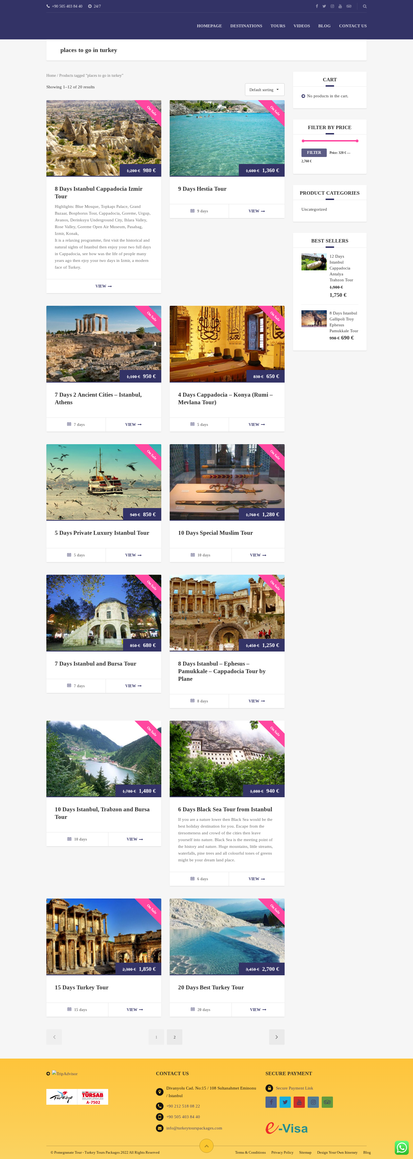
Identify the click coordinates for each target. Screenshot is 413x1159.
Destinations (246, 26)
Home (51, 75)
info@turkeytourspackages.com (194, 1128)
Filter (314, 153)
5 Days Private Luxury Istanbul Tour (102, 532)
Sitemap (305, 1152)
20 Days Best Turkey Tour (211, 987)
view (101, 286)
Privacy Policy (282, 1152)
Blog (324, 26)
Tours (278, 26)
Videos (302, 26)
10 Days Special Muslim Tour (215, 532)
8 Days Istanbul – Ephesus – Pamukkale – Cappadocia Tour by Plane (222, 671)
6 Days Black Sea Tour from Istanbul (225, 809)
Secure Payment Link (294, 1088)
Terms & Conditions (250, 1152)
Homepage (209, 26)
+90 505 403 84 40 (183, 1117)
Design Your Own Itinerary (337, 1152)
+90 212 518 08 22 (183, 1106)
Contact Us (353, 26)
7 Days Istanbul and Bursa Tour (95, 663)
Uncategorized (314, 209)
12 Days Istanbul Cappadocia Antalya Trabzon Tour (341, 268)
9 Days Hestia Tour (202, 188)
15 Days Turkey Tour (81, 987)
